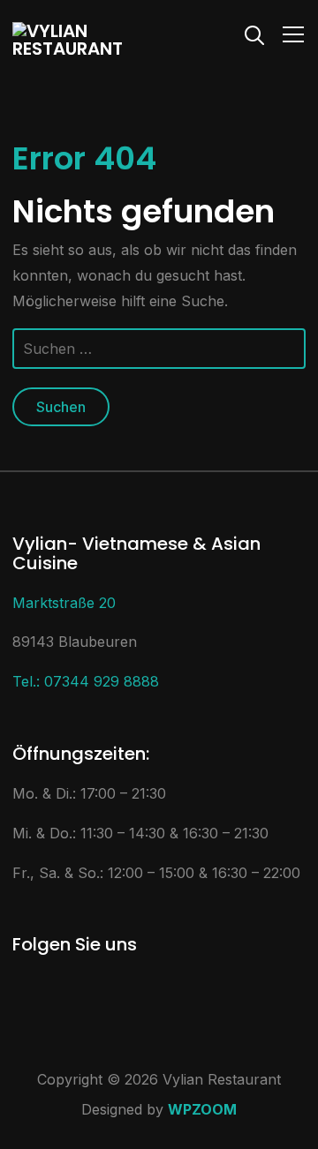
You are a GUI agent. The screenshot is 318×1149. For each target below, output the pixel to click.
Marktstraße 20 (64, 603)
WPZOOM (202, 1109)
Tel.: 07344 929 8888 (85, 681)
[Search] (254, 33)
